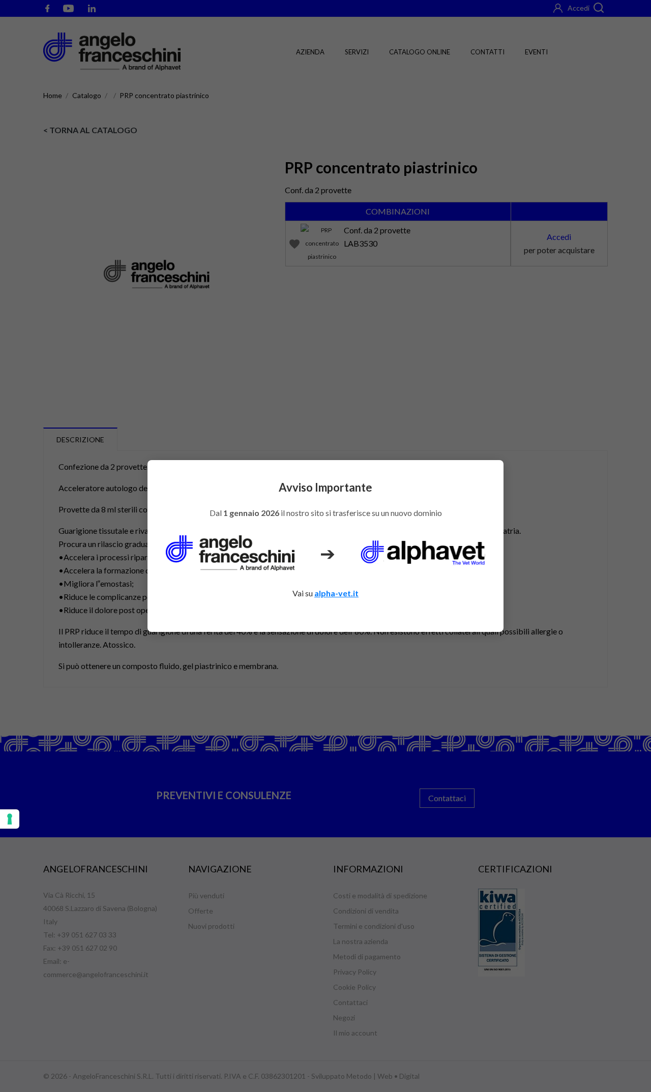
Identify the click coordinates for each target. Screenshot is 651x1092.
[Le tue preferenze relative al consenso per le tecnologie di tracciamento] (9, 819)
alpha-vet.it (336, 593)
